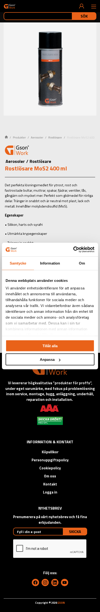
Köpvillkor (50, 452)
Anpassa (47, 359)
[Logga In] (81, 6)
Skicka (75, 531)
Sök (84, 16)
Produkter (19, 137)
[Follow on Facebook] (35, 582)
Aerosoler (37, 137)
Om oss (50, 476)
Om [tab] (82, 263)
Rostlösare (55, 137)
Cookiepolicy (50, 468)
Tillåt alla (50, 346)
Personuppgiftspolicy (50, 460)
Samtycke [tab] (18, 263)
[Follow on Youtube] (64, 582)
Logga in (50, 492)
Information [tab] (50, 263)
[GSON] (10, 6)
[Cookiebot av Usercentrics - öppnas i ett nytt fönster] (73, 250)
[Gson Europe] (17, 151)
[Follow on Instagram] (45, 582)
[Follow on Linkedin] (55, 582)
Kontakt (50, 484)
